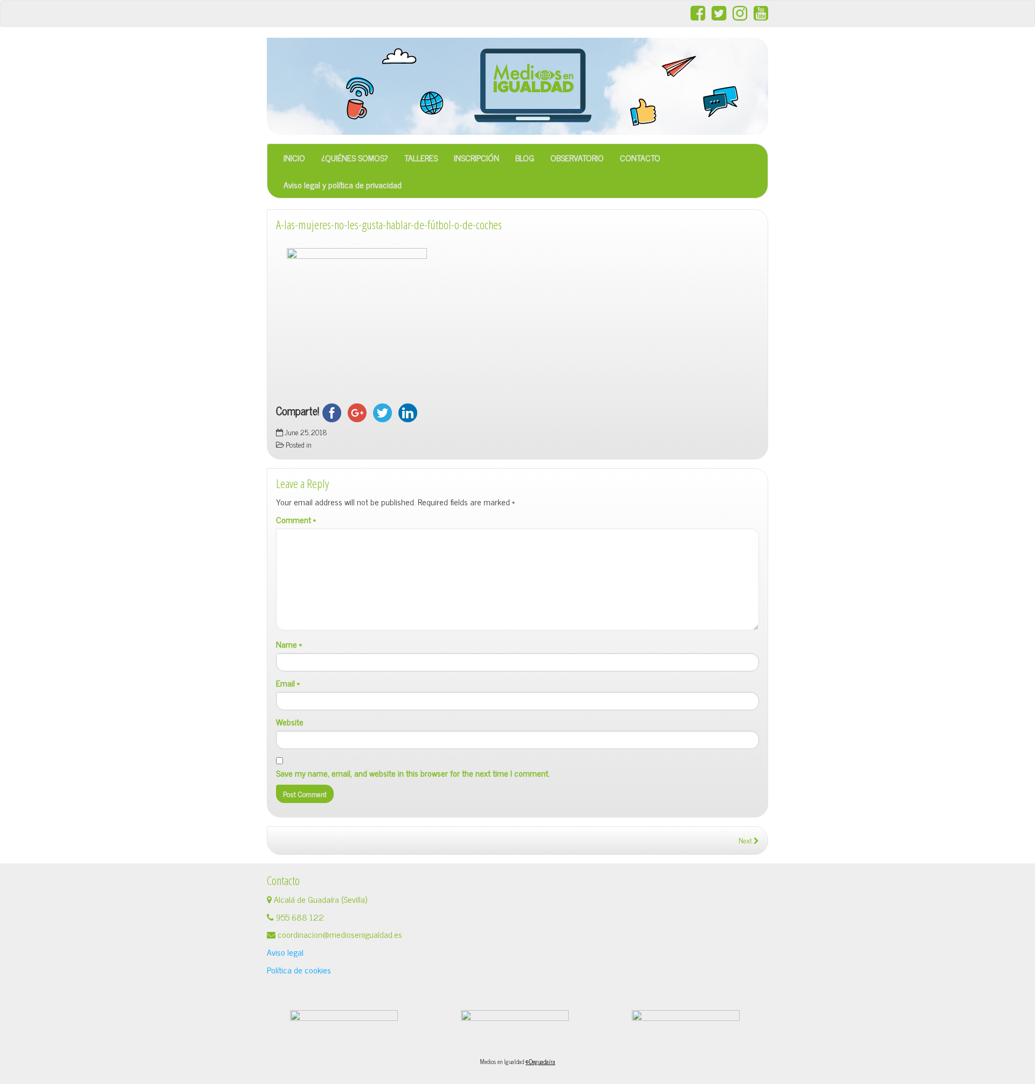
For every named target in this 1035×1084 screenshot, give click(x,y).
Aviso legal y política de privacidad (343, 184)
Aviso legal (285, 952)
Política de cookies (299, 970)
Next (746, 840)
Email (288, 683)
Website (289, 722)
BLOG (524, 157)
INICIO (294, 157)
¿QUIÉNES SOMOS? (354, 157)
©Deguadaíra (540, 1061)
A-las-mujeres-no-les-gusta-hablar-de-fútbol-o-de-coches (389, 224)
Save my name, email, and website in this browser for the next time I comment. (413, 773)
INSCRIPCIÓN (476, 157)
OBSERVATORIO (577, 157)
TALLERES (421, 157)
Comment (296, 519)
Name (289, 644)
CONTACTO (640, 157)
